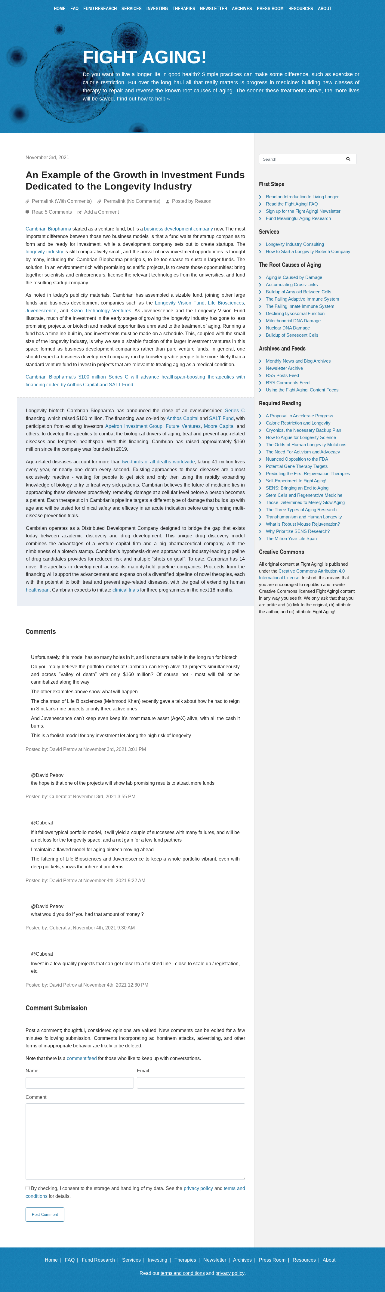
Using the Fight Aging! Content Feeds (302, 389)
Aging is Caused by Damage (294, 277)
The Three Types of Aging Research (301, 509)
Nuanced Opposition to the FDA (297, 459)
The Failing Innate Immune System (300, 306)
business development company (178, 228)
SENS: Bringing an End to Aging (297, 487)
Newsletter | (217, 1260)
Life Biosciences (226, 302)
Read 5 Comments (52, 212)
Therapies (184, 8)
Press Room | (275, 1260)
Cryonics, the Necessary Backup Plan (303, 430)
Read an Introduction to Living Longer (302, 196)
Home (60, 8)
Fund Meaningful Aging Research (298, 218)
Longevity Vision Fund (180, 302)
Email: (143, 1070)
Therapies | (188, 1260)
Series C (235, 410)
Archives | (245, 1260)
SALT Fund (221, 418)
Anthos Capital (182, 418)
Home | (54, 1260)
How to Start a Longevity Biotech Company (308, 251)
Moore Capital (219, 426)
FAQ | (73, 1260)
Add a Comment (101, 212)
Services (132, 8)
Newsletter (213, 8)
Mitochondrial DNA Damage (293, 320)
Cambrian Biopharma (48, 228)
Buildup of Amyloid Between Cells (298, 291)
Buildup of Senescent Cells (292, 335)
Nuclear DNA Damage (288, 327)
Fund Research (100, 8)
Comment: (37, 1097)
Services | (134, 1260)
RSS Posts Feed (282, 375)
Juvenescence (41, 310)
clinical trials (125, 589)
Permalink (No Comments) (132, 201)
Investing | (160, 1260)
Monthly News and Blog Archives (298, 360)
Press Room (270, 8)
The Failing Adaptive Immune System (302, 298)
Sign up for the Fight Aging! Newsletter (303, 211)
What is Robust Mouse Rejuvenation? (303, 524)
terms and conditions (183, 1273)
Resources (300, 8)
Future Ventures (183, 426)
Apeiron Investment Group (133, 426)
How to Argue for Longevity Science (301, 437)
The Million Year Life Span (291, 538)
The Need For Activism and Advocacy (303, 451)
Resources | (307, 1260)
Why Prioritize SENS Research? (298, 531)
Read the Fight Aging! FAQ (292, 203)
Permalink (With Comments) (62, 201)
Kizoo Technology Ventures (100, 310)
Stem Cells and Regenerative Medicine (304, 495)
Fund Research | (101, 1260)
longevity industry (44, 251)
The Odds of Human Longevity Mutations (306, 444)
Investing (157, 8)
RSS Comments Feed (288, 382)
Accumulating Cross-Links (292, 284)
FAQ (74, 8)
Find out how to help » (143, 99)
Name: (33, 1070)
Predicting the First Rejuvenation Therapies (308, 473)
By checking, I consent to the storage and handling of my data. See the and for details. (135, 1192)
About (324, 8)
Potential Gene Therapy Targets (297, 466)
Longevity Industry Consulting (295, 244)
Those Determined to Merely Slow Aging (305, 502)
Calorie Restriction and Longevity (298, 422)
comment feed (82, 1058)
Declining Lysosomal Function (295, 313)
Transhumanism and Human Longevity (304, 516)
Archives (242, 8)
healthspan (38, 589)
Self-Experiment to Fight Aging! (296, 480)
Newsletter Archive (284, 368)
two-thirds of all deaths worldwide (158, 461)
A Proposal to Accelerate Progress (299, 415)
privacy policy (198, 1188)
